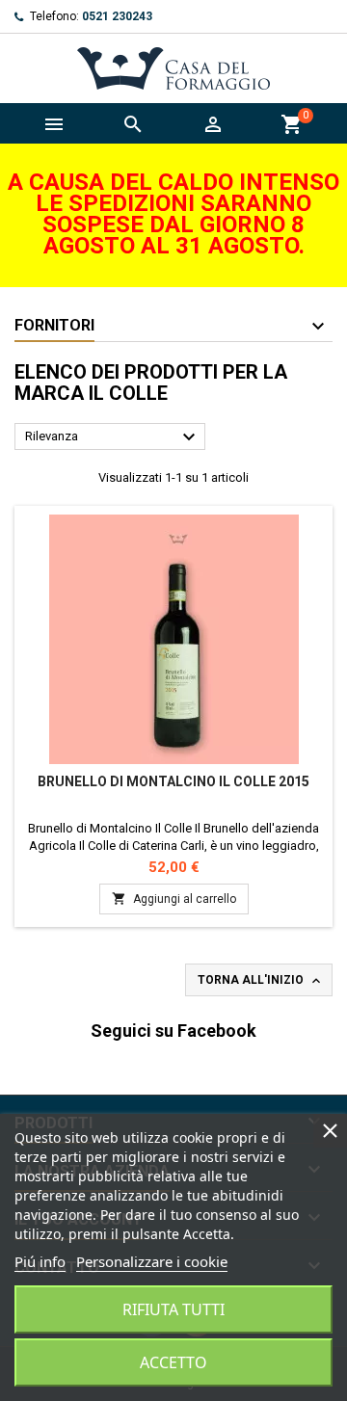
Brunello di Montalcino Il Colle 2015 (173, 781)
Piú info (40, 1261)
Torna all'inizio (261, 981)
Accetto (173, 1362)
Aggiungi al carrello (174, 898)
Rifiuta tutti (173, 1309)
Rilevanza (112, 437)
